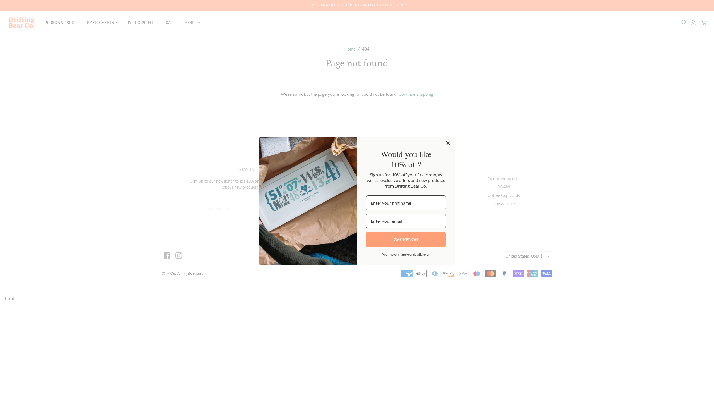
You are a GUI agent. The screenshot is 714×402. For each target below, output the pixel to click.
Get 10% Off (406, 239)
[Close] (448, 143)
